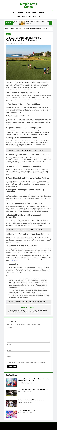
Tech (29, 16)
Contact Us (36, 16)
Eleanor (8, 43)
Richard (21, 383)
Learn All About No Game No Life (27, 410)
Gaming (8, 34)
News (18, 16)
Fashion (28, 13)
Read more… (14, 260)
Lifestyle (41, 13)
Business (20, 13)
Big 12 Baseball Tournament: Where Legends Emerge (33, 389)
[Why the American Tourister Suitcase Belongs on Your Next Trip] (18, 23)
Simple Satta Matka (28, 5)
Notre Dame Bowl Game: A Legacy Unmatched (31, 399)
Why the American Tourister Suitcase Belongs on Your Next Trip (38, 21)
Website (9, 356)
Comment (10, 327)
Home (14, 13)
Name (9, 344)
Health (34, 13)
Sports (24, 16)
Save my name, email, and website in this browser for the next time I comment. (27, 362)
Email (9, 350)
